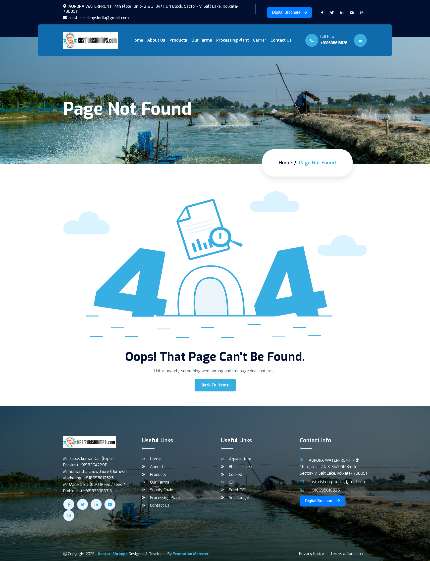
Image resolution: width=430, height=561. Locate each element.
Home (137, 40)
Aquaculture (240, 459)
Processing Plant (232, 40)
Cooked (235, 474)
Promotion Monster (191, 553)
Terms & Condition (346, 553)
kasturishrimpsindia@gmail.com (98, 17)
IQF (232, 482)
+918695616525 (333, 42)
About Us (156, 40)
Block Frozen (240, 466)
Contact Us (281, 40)
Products (178, 40)
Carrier (259, 40)
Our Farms (201, 40)
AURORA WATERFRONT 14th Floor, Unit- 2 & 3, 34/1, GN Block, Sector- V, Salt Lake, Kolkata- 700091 (151, 9)
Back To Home (215, 385)
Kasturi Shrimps (113, 553)
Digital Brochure (287, 12)
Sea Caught (239, 497)
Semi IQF (237, 490)
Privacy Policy (311, 553)
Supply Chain (161, 490)
